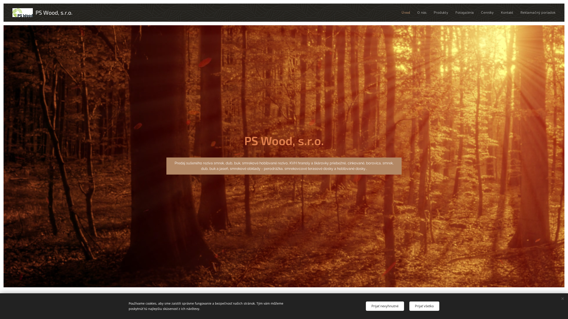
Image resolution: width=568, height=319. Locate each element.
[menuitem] (407, 12)
